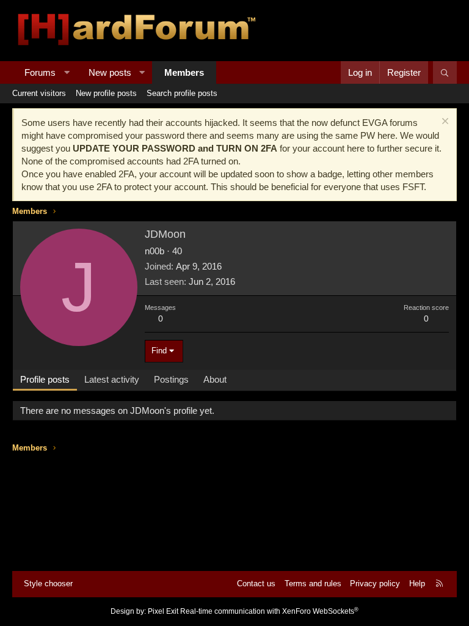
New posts (110, 72)
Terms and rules (313, 583)
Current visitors (39, 93)
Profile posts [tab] (45, 379)
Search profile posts (182, 93)
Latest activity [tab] (111, 379)
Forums (40, 72)
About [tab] (215, 379)
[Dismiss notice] (443, 122)
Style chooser (48, 583)
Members (184, 72)
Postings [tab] (171, 379)
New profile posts (106, 93)
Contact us (256, 583)
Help (417, 583)
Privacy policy (375, 583)
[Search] (445, 72)
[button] (66, 72)
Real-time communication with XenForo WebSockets (269, 611)
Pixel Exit (163, 611)
